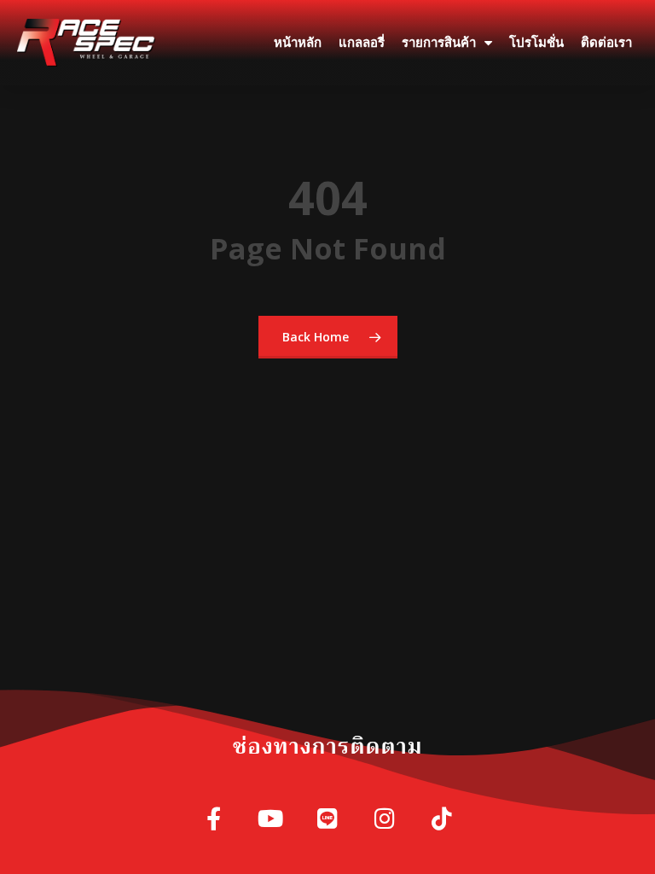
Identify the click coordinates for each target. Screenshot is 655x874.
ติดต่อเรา (606, 42)
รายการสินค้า (439, 42)
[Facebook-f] (213, 819)
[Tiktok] (442, 819)
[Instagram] (385, 819)
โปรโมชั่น (536, 42)
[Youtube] (270, 819)
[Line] (327, 819)
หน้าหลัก (298, 42)
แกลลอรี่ (362, 42)
